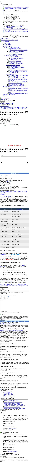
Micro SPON (19, 66)
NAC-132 (19, 209)
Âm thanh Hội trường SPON (13, 18)
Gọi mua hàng (7, 103)
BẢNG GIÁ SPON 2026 (9, 94)
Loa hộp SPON (21, 77)
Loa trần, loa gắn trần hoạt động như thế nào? (11, 330)
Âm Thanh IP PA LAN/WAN (17, 51)
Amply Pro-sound (22, 71)
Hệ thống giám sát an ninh (16, 54)
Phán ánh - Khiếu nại (9, 395)
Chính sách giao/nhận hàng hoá (12, 403)
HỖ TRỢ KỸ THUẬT (8, 86)
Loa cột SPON (20, 84)
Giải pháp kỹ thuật (23, 93)
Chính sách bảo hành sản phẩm (12, 407)
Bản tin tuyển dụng (8, 394)
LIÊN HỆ (5, 95)
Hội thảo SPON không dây (17, 58)
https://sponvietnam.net (5, 280)
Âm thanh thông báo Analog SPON (18, 50)
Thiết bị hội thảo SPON (11, 17)
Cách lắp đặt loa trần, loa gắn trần (8, 323)
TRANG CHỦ (25, 7)
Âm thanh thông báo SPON (12, 16)
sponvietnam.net (12, 428)
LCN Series (18, 62)
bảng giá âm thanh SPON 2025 (14, 284)
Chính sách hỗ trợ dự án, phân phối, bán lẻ (14, 405)
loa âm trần (8, 196)
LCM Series (14, 59)
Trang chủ (2, 107)
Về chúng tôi (7, 392)
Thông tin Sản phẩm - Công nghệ (14, 26)
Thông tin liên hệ (8, 393)
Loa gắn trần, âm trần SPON (7, 108)
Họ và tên (2, 288)
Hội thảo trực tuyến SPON (16, 63)
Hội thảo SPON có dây (16, 56)
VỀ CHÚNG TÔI (7, 44)
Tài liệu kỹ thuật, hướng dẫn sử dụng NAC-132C (15, 285)
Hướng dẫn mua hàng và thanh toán (13, 402)
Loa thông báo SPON (11, 19)
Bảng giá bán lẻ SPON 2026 (11, 400)
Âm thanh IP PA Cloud (15, 48)
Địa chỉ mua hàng (4, 106)
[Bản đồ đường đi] (8, 429)
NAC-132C (9, 181)
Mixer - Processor (23, 70)
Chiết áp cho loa (22, 85)
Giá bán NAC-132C (5, 254)
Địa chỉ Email (3, 293)
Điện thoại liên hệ (4, 291)
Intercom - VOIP (14, 52)
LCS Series (18, 61)
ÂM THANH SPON (7, 46)
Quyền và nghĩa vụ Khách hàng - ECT (13, 404)
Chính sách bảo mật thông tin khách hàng (14, 408)
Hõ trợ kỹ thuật (9, 27)
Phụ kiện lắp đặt (14, 72)
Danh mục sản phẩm (23, 10)
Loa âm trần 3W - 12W (20, 108)
